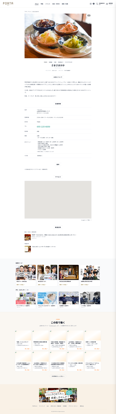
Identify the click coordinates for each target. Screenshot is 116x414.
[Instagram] (90, 4)
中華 (55, 62)
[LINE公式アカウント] (94, 4)
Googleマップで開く (85, 220)
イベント (47, 4)
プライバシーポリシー (73, 406)
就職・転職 (65, 4)
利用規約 (65, 406)
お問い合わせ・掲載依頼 (56, 406)
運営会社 (82, 406)
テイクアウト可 (68, 62)
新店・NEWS (56, 4)
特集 (42, 4)
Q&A (48, 406)
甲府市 (45, 62)
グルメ (37, 4)
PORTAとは (34, 406)
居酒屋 (50, 62)
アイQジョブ (52, 325)
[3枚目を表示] (58, 56)
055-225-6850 (43, 126)
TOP (26, 11)
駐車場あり (60, 62)
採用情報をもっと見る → (58, 376)
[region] (58, 36)
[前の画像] (27, 36)
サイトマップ (42, 406)
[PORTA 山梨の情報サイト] (8, 3)
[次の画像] (89, 36)
